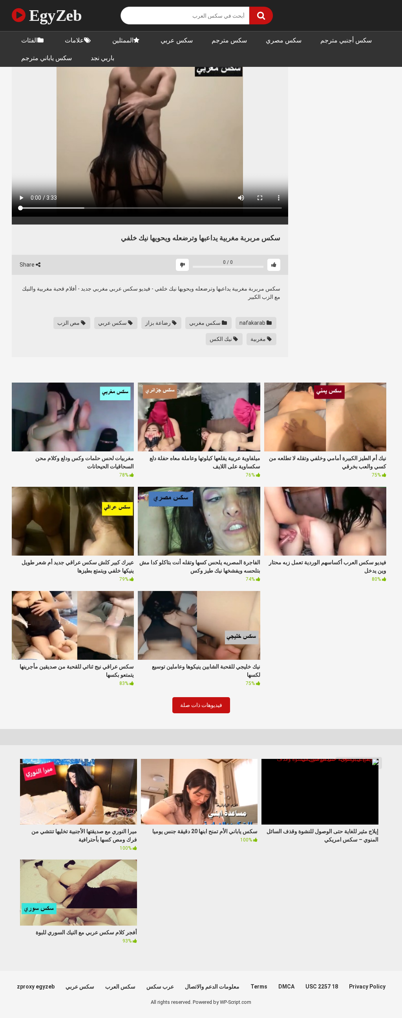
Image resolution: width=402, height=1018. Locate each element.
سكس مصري (284, 40)
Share (28, 264)
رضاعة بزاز (158, 323)
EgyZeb (54, 15)
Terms (258, 986)
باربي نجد (102, 58)
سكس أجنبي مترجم (346, 40)
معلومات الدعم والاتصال (212, 986)
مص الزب (69, 323)
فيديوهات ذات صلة (201, 705)
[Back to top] (375, 994)
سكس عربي (177, 40)
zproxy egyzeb (36, 986)
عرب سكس (160, 986)
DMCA (286, 986)
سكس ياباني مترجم (46, 58)
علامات (74, 40)
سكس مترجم (229, 40)
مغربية (258, 339)
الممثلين (122, 40)
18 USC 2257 (321, 986)
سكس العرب (120, 986)
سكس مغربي (205, 323)
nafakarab (253, 323)
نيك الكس (221, 339)
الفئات (29, 40)
